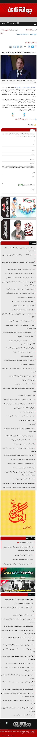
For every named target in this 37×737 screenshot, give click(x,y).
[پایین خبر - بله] (12, 114)
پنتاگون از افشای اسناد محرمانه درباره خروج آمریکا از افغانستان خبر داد (18, 657)
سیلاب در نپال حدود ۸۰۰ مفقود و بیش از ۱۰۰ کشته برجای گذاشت (18, 650)
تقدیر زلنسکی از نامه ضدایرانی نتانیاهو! (22, 715)
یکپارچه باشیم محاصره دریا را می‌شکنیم (24, 444)
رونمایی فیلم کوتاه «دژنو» (26, 542)
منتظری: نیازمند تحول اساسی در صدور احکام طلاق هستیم (19, 332)
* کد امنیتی (32, 159)
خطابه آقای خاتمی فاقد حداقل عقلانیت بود (23, 310)
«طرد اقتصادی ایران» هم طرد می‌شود (23, 603)
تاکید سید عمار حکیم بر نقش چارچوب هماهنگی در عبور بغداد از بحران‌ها (18, 639)
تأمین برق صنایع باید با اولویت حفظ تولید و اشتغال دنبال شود (19, 389)
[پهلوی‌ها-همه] (18, 586)
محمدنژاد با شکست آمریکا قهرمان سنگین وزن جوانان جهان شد (19, 256)
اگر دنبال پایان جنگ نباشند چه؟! (26, 336)
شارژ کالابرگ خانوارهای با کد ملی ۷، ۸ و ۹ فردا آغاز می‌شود (19, 483)
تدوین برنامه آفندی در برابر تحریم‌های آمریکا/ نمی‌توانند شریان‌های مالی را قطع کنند (20, 473)
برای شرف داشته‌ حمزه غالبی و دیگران (24, 408)
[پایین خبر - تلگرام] (24, 116)
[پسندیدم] (35, 46)
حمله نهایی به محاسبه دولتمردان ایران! (24, 352)
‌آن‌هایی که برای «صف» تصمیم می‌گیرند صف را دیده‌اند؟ (19, 455)
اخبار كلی (27, 42)
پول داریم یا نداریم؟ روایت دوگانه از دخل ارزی (22, 376)
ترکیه (16, 119)
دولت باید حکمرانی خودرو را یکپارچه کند (23, 468)
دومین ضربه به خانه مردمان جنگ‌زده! (23, 559)
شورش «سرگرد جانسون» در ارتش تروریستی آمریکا (20, 289)
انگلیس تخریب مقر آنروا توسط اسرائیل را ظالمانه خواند (18, 689)
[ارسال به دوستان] (14, 47)
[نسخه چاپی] (10, 47)
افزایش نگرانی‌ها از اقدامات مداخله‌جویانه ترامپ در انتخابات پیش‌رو (19, 370)
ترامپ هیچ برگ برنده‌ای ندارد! (26, 297)
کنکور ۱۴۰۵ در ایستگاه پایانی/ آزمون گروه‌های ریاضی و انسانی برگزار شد (20, 326)
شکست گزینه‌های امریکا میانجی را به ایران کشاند (21, 463)
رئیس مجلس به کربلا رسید (27, 412)
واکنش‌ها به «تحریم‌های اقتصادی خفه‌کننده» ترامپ (21, 269)
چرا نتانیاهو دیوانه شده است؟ (26, 395)
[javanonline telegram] (32, 47)
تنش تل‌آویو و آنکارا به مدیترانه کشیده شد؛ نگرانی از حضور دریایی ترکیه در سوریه (19, 283)
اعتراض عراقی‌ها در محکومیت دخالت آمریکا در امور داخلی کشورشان (18, 702)
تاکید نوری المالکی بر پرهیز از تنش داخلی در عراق (19, 663)
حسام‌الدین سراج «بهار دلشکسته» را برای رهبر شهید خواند (18, 399)
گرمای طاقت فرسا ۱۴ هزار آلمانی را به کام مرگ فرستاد (20, 348)
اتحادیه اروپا (25, 119)
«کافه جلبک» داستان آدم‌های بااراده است (24, 479)
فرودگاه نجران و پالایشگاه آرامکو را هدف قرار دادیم (21, 321)
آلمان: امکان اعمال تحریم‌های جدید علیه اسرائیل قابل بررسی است (19, 263)
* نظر (34, 173)
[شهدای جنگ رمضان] (18, 207)
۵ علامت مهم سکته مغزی (28, 356)
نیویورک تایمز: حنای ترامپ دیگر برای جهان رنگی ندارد (18, 626)
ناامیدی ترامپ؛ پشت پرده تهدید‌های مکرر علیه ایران (20, 278)
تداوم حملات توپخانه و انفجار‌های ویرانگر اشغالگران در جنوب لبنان (18, 709)
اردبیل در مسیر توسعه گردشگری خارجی (24, 305)
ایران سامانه (5, 736)
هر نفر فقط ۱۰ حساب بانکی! (27, 364)
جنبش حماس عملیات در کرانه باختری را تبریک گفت (20, 293)
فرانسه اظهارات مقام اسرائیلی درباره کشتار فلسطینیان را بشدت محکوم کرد (18, 669)
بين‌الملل (34, 42)
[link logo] (25, 724)
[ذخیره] (18, 47)
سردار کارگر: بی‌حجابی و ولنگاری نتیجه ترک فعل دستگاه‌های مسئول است (19, 315)
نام (34, 141)
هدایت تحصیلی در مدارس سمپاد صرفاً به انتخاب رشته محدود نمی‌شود (20, 249)
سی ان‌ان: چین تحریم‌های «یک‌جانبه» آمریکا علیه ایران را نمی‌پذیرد (18, 676)
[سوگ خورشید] (18, 229)
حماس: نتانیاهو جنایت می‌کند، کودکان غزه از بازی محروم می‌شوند (18, 609)
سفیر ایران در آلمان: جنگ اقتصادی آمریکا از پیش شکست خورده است (18, 620)
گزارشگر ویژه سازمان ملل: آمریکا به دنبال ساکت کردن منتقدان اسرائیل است (18, 632)
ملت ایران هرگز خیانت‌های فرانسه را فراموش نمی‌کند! (20, 273)
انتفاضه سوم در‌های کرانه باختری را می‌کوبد (23, 301)
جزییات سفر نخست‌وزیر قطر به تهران (23, 615)
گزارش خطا (30, 125)
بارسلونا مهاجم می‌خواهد (28, 380)
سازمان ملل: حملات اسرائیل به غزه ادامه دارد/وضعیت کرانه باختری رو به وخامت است (18, 695)
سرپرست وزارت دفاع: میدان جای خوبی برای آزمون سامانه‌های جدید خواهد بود (21, 342)
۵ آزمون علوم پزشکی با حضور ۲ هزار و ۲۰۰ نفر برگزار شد (19, 436)
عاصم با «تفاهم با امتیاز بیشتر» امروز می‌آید (23, 440)
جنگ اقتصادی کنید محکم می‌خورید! (25, 384)
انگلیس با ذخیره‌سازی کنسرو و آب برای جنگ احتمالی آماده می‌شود (18, 683)
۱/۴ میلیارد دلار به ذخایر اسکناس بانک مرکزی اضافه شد (20, 416)
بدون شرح (32, 424)
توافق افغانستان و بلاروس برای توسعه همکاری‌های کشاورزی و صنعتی (19, 449)
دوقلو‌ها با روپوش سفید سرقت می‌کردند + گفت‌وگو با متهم (19, 487)
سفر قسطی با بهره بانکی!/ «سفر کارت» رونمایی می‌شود (17, 564)
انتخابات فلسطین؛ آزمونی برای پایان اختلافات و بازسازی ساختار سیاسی (20, 430)
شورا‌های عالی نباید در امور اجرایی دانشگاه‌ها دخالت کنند (19, 360)
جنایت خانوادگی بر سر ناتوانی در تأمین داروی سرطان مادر (19, 404)
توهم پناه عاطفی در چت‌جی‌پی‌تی (24, 555)
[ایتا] (12, 116)
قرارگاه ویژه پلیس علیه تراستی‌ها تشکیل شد (22, 459)
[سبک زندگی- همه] (18, 513)
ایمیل (33, 150)
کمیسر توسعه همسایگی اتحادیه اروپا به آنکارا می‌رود (18, 52)
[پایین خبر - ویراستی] (24, 114)
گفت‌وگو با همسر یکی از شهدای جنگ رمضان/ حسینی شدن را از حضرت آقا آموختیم (18, 548)
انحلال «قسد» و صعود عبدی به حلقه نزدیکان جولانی (19, 599)
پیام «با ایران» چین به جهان (27, 420)
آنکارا (19, 119)
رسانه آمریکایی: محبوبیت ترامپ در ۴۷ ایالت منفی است (18, 645)
